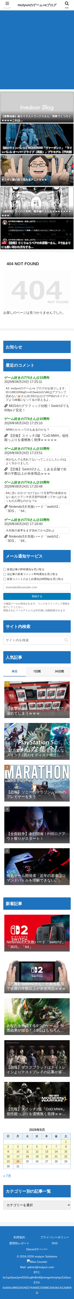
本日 (14, 671)
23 (8, 1161)
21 (56, 1156)
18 (27, 1156)
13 (46, 1151)
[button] (66, 640)
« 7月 (7, 1176)
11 (27, 1151)
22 (65, 1156)
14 (56, 1151)
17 (17, 1156)
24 (17, 1161)
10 (17, 1151)
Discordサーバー (37, 1249)
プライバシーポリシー (54, 1237)
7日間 (37, 671)
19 (37, 1156)
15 (65, 1151)
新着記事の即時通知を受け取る (25, 569)
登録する (37, 596)
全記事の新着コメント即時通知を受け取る (32, 574)
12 (37, 1151)
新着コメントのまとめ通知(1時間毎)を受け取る (35, 579)
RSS (55, 1243)
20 (46, 1156)
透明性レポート (19, 1243)
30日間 (59, 671)
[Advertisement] (37, 52)
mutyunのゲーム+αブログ (37, 5)
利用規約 (19, 1237)
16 (8, 1156)
